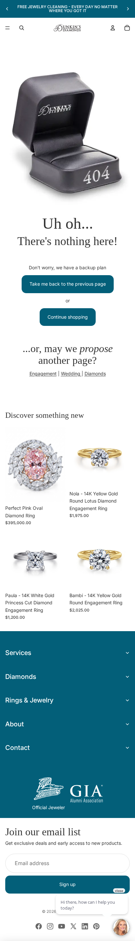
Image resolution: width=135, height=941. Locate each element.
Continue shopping (68, 317)
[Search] (21, 28)
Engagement (43, 373)
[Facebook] (39, 926)
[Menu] (7, 27)
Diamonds (95, 373)
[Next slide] (128, 9)
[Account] (113, 28)
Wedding (71, 373)
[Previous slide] (7, 9)
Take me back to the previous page (67, 284)
